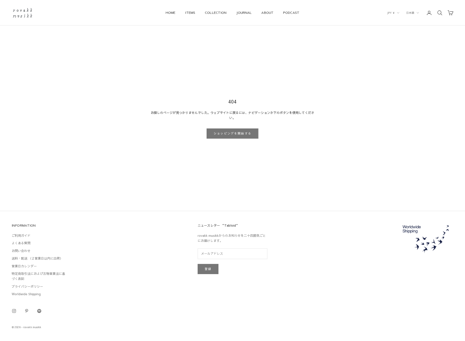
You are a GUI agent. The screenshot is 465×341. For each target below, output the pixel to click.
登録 (208, 269)
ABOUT (267, 12)
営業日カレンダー (24, 266)
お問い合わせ (21, 251)
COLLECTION (215, 12)
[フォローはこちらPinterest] (26, 311)
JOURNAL (244, 12)
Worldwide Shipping (26, 294)
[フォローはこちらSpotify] (39, 311)
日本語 (410, 13)
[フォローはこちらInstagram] (14, 311)
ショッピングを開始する (232, 133)
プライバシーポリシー (27, 286)
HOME (171, 12)
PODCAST (291, 12)
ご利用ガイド (21, 235)
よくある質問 (21, 243)
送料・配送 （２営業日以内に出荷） (37, 258)
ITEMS (190, 12)
